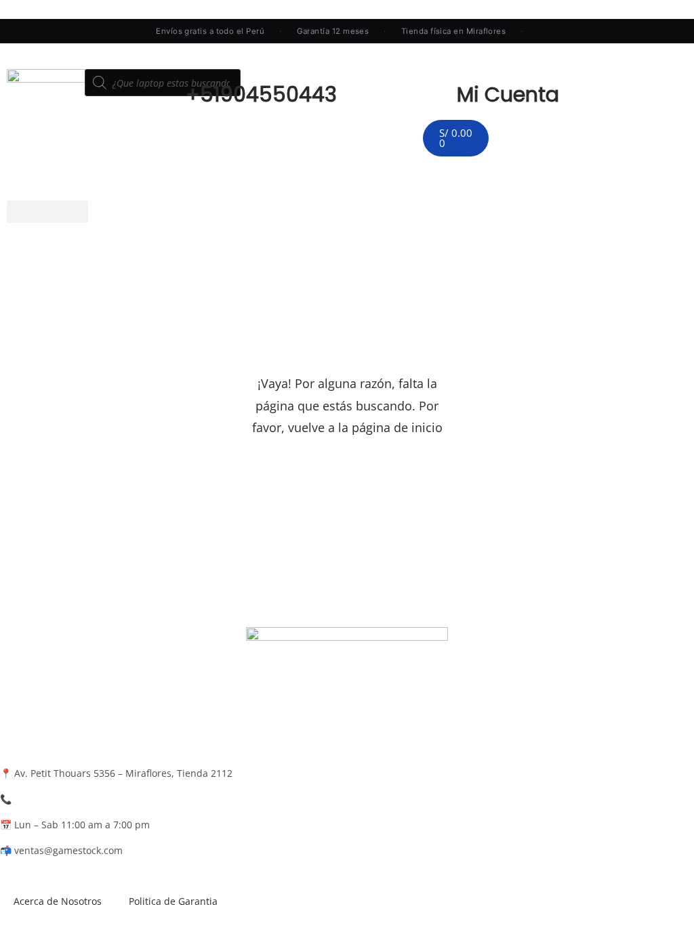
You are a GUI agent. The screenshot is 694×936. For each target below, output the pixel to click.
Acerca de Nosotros (58, 901)
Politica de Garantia (173, 901)
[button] (47, 211)
